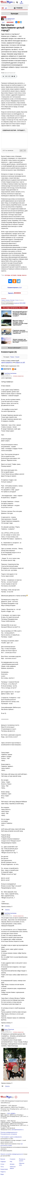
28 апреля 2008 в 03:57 (6, 1032)
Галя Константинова (10, 373)
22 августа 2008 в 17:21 (6, 376)
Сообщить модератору (18, 376)
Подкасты (3, 1171)
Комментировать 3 (14, 287)
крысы (24, 275)
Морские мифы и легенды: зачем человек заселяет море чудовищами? (20, 323)
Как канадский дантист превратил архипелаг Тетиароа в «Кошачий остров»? (20, 314)
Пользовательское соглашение (9, 1134)
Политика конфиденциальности (9, 1132)
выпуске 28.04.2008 (20, 303)
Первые (12, 357)
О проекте (12, 1159)
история (13, 275)
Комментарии (4, 1169)
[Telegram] (21, 22)
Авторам (12, 1164)
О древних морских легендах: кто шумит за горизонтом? (20, 332)
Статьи (2, 1164)
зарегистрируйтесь (6, 362)
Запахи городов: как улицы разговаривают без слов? (20, 341)
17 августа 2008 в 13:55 (6, 915)
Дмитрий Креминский (10, 72)
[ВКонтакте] (16, 22)
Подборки (3, 1161)
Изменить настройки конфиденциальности (12, 1154)
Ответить (7, 909)
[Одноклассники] (19, 22)
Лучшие (17, 357)
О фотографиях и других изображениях (11, 1137)
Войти (21, 3)
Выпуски (3, 1159)
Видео (2, 1174)
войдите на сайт (20, 362)
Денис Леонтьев (9, 1029)
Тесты (2, 1166)
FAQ (11, 1161)
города (19, 275)
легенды (7, 275)
